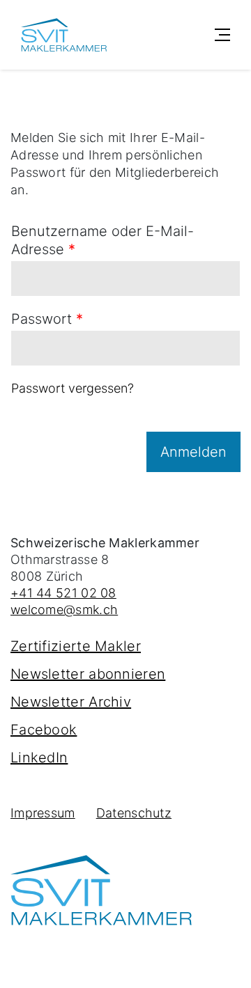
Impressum (42, 813)
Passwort (47, 319)
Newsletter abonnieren (87, 674)
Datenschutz (134, 813)
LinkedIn (39, 757)
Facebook (43, 730)
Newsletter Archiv (70, 702)
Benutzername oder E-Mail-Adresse (102, 240)
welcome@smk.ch (64, 609)
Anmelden (193, 452)
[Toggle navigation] (222, 35)
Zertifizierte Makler (75, 646)
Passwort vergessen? (72, 388)
